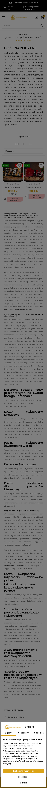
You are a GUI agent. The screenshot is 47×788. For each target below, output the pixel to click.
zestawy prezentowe (23, 559)
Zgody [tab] (8, 733)
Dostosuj (22, 777)
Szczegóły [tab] (23, 733)
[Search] (41, 25)
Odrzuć (23, 783)
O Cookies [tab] (38, 733)
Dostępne (23, 150)
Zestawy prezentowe (15, 717)
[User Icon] (36, 17)
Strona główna (14, 710)
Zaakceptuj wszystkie (23, 771)
